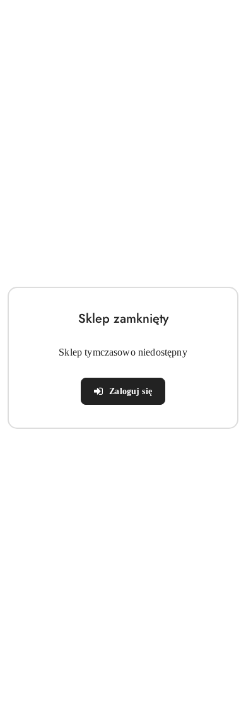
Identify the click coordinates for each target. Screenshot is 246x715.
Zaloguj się (130, 391)
